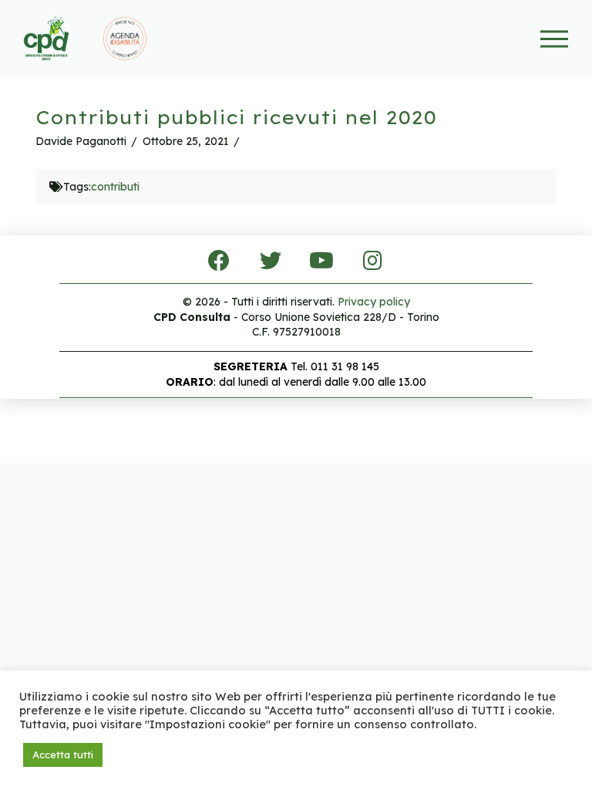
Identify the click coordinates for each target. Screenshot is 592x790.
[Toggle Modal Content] (554, 39)
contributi (115, 187)
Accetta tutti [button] (62, 754)
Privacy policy (374, 302)
